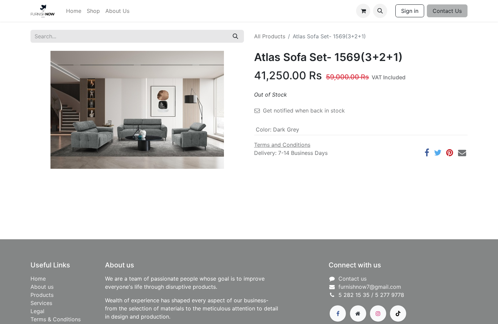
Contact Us (447, 10)
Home (38, 278)
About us (42, 286)
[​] (338, 313)
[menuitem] (73, 11)
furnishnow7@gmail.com (369, 286)
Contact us (352, 278)
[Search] (235, 36)
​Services (41, 303)
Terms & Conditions (55, 319)
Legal (37, 311)
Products (42, 294)
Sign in (409, 10)
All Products (269, 36)
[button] (380, 11)
